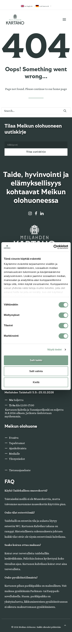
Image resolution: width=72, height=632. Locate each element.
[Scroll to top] (65, 624)
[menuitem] (27, 6)
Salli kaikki (36, 360)
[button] (64, 19)
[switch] (63, 315)
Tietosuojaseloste (19, 470)
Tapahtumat (17, 443)
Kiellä (36, 382)
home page (60, 89)
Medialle (14, 453)
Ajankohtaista (17, 448)
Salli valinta (36, 371)
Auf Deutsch (44, 6)
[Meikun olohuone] (15, 19)
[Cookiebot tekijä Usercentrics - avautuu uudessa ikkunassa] (53, 247)
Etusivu (13, 437)
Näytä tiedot (54, 349)
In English (29, 6)
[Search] (36, 110)
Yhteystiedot (17, 458)
